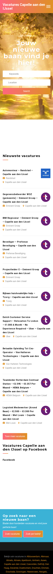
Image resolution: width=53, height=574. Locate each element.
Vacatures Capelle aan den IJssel (24, 6)
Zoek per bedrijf (33, 534)
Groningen (21, 571)
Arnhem (36, 560)
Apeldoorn (26, 560)
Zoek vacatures (12, 534)
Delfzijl (41, 564)
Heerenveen (32, 571)
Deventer (14, 568)
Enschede (10, 571)
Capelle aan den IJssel (15, 564)
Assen (43, 560)
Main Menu (48, 6)
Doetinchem (25, 568)
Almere (17, 560)
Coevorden (31, 564)
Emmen (45, 568)
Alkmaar (45, 556)
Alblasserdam (33, 556)
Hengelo (43, 571)
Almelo (9, 560)
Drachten (36, 568)
